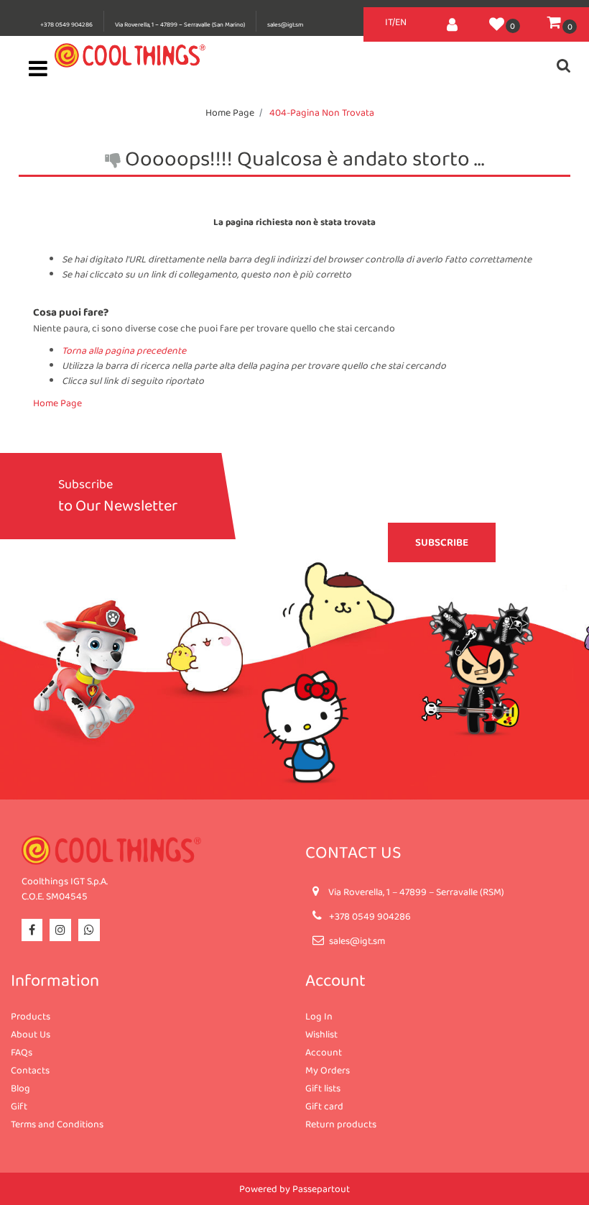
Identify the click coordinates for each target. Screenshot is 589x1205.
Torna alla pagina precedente (124, 350)
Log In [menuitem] (319, 1016)
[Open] (38, 72)
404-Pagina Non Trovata (321, 112)
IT (388, 21)
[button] (442, 542)
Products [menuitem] (30, 1016)
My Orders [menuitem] (327, 1070)
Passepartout (321, 1188)
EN (401, 21)
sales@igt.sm (285, 24)
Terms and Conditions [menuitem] (57, 1124)
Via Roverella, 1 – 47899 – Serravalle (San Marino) (180, 24)
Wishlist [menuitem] (321, 1034)
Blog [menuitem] (20, 1088)
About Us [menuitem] (30, 1034)
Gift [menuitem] (19, 1106)
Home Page (229, 112)
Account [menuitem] (323, 1052)
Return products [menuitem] (340, 1124)
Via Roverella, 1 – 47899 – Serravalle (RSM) (416, 891)
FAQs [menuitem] (21, 1052)
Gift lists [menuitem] (322, 1088)
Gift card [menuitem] (324, 1106)
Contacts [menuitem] (30, 1070)
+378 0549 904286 (66, 24)
